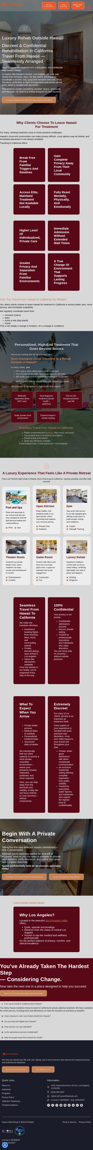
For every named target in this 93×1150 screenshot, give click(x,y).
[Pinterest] (65, 1105)
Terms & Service (69, 1122)
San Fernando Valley (56, 920)
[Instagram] (56, 1105)
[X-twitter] (52, 1105)
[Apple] (73, 1105)
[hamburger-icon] (88, 7)
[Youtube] (60, 1105)
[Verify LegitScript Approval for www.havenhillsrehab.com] (19, 1135)
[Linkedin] (81, 1105)
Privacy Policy (85, 1122)
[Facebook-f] (48, 1105)
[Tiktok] (69, 1105)
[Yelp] (77, 1105)
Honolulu (49, 433)
